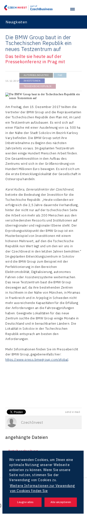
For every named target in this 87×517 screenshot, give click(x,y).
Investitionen (32, 80)
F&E (60, 75)
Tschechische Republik (37, 86)
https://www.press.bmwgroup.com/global (36, 360)
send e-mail (72, 412)
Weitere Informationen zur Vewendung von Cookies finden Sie (42, 488)
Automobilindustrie (36, 75)
